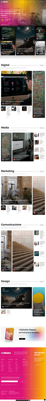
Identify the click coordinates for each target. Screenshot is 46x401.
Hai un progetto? (42, 1)
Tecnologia (9, 365)
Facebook (16, 368)
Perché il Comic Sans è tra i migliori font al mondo (8, 311)
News (16, 362)
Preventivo (37, 364)
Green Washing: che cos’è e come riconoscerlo (7, 35)
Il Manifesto (2, 367)
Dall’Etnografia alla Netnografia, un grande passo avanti (42, 253)
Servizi (16, 1)
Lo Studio (2, 364)
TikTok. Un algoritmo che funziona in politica (42, 142)
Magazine (30, 1)
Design (5, 281)
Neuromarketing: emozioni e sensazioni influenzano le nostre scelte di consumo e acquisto (9, 208)
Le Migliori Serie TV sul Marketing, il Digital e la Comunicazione (42, 157)
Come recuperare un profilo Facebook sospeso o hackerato (19, 109)
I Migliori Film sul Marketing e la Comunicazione (40, 35)
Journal (27, 1)
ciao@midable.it (2, 394)
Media (5, 127)
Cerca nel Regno (10, 371)
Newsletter (16, 364)
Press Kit (2, 370)
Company (23, 1)
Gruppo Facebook (25, 365)
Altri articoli (41, 65)
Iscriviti (22, 338)
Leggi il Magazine (25, 361)
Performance (10, 368)
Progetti (20, 1)
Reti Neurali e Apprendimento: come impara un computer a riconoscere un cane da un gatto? (30, 109)
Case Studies (10, 361)
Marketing (7, 171)
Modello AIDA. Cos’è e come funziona (38, 210)
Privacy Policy (40, 397)
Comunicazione (11, 224)
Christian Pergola (8, 19)
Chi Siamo (2, 359)
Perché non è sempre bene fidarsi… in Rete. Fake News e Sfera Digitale (42, 149)
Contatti (34, 1)
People (2, 362)
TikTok (16, 371)
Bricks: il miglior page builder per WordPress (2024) (8, 50)
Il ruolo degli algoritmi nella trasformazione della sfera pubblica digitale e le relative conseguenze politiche (38, 111)
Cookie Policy (44, 397)
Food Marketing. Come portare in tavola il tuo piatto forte (30, 207)
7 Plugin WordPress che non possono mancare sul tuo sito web (19, 208)
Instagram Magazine (25, 362)
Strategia (9, 364)
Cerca (36, 1)
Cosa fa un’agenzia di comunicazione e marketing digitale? (10, 13)
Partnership (2, 369)
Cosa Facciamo (10, 359)
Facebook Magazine (25, 364)
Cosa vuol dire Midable (3, 366)
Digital (5, 65)
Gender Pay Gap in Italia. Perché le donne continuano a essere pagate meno (42, 264)
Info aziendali (23, 397)
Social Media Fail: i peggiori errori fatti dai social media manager (40, 49)
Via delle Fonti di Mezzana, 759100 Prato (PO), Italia (4, 393)
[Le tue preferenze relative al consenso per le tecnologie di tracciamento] (44, 399)
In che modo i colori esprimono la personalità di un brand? (39, 311)
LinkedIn (16, 365)
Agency (16, 359)
